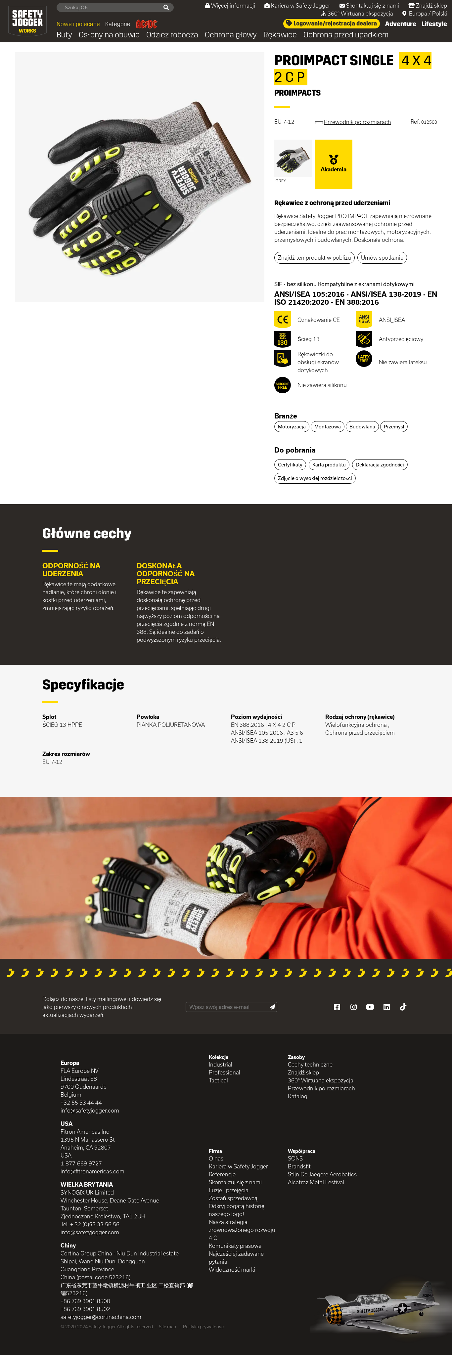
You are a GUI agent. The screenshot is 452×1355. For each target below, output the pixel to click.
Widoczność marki (232, 1269)
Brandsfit (299, 1166)
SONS (295, 1158)
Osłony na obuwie (109, 34)
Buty (64, 34)
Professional (224, 1072)
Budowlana (362, 426)
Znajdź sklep (431, 5)
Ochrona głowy (231, 34)
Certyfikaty (290, 464)
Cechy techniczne (310, 1064)
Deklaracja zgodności (380, 464)
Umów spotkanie (382, 257)
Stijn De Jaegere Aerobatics (322, 1174)
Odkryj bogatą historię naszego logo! (236, 1210)
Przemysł (394, 426)
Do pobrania (295, 450)
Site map (167, 1326)
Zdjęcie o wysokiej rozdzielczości (315, 478)
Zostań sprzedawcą (233, 1198)
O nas (216, 1158)
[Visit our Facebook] (336, 1007)
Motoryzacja (292, 426)
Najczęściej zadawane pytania (236, 1257)
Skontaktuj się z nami (372, 5)
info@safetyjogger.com (90, 1110)
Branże (285, 416)
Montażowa (327, 426)
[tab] (355, 416)
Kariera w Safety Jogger (300, 5)
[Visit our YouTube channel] (370, 1007)
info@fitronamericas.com (92, 1171)
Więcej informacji (233, 5)
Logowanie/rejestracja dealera (334, 23)
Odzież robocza (172, 34)
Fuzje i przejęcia (229, 1190)
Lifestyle (434, 24)
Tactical (218, 1080)
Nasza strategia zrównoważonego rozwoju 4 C (242, 1230)
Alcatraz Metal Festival (316, 1182)
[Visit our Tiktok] (403, 1007)
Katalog (297, 1096)
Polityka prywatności (204, 1326)
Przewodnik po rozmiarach (321, 1088)
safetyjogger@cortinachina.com (101, 1317)
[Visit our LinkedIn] (386, 1007)
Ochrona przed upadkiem (345, 34)
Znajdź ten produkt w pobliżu (314, 257)
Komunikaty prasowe (235, 1246)
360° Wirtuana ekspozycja (360, 13)
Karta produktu (329, 464)
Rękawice (280, 34)
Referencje (222, 1174)
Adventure (400, 24)
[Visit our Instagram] (353, 1007)
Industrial (220, 1064)
